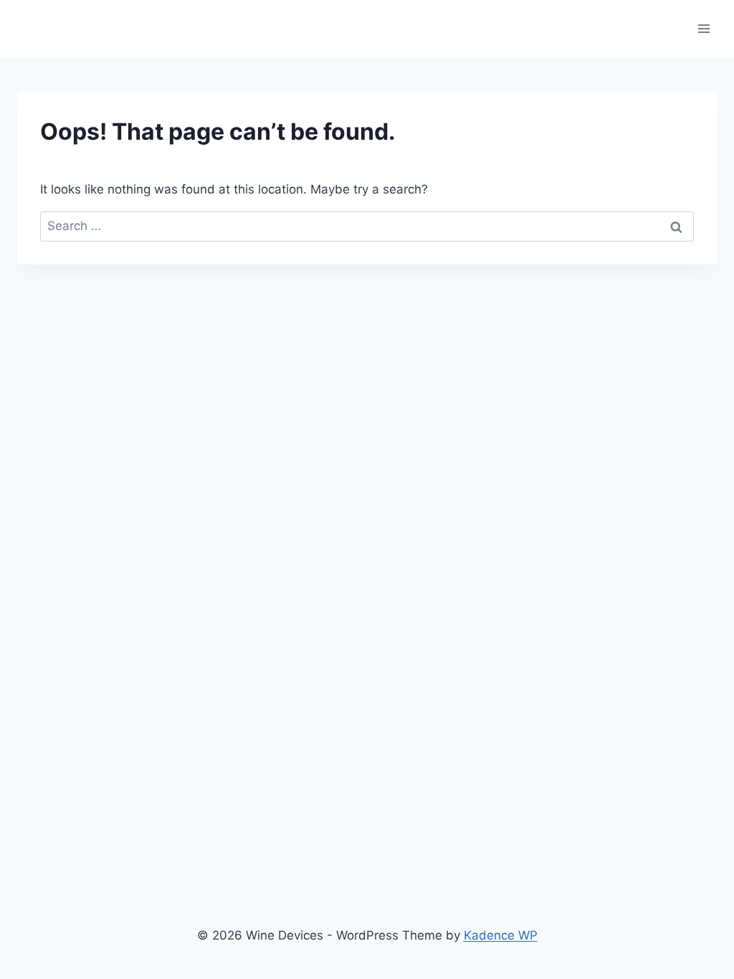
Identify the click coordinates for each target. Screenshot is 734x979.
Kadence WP (501, 935)
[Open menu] (703, 28)
